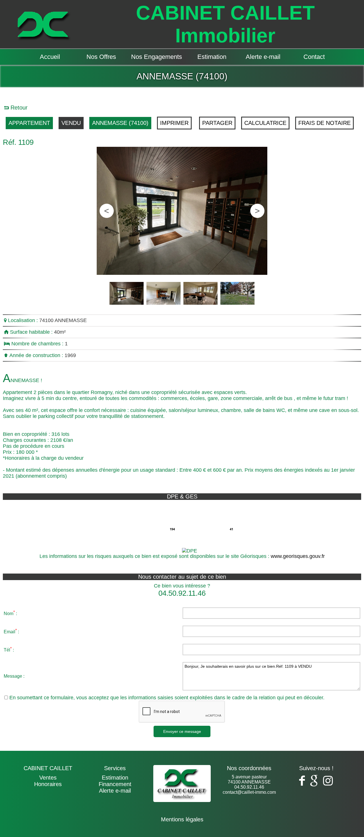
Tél (7, 650)
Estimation (211, 56)
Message (13, 676)
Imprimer (174, 123)
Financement (115, 784)
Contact (314, 56)
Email (9, 631)
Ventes (48, 777)
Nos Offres (101, 56)
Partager (217, 123)
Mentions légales (182, 819)
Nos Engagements (156, 56)
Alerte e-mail (263, 56)
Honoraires (48, 784)
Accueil (50, 56)
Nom (8, 613)
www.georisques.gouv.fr (298, 556)
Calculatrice (265, 123)
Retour (18, 107)
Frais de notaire (324, 123)
